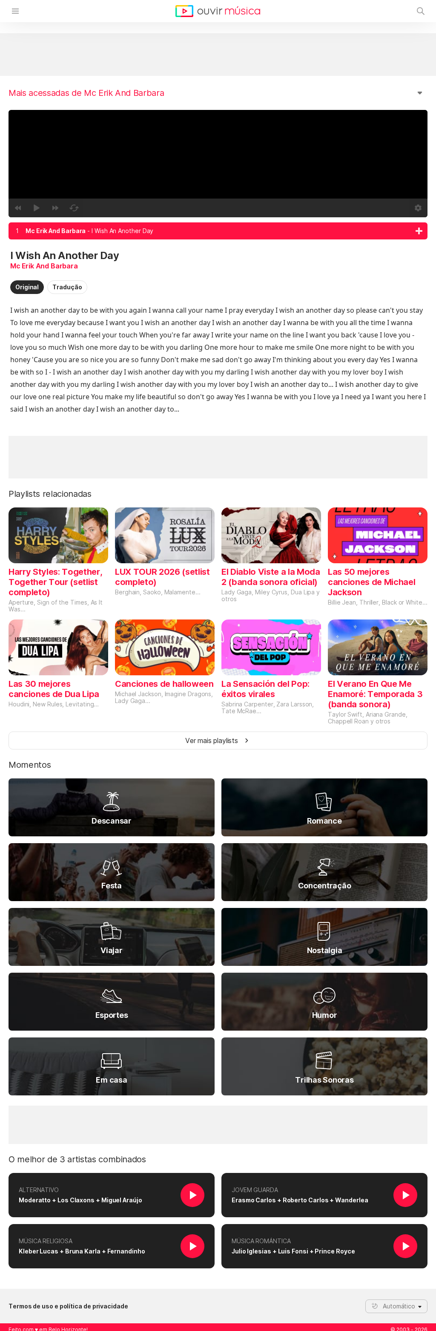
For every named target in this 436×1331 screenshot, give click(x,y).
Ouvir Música (217, 11)
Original (27, 287)
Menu (15, 11)
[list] (218, 230)
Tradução (67, 287)
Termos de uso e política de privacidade (68, 1306)
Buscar (420, 11)
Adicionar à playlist (419, 231)
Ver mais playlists (211, 740)
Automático (399, 1306)
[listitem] (218, 230)
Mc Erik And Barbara (44, 266)
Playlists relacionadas (50, 494)
